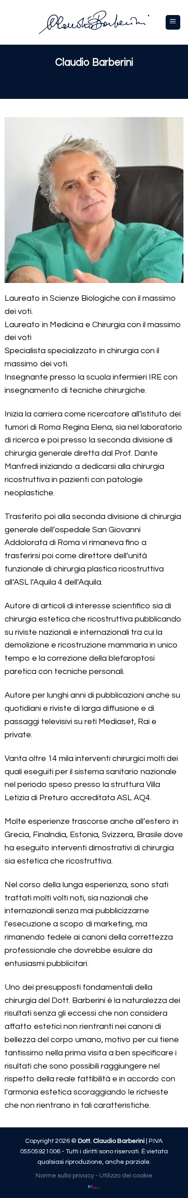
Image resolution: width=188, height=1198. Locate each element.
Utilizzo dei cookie (125, 1175)
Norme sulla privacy (65, 1175)
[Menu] (173, 22)
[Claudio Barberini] (94, 22)
